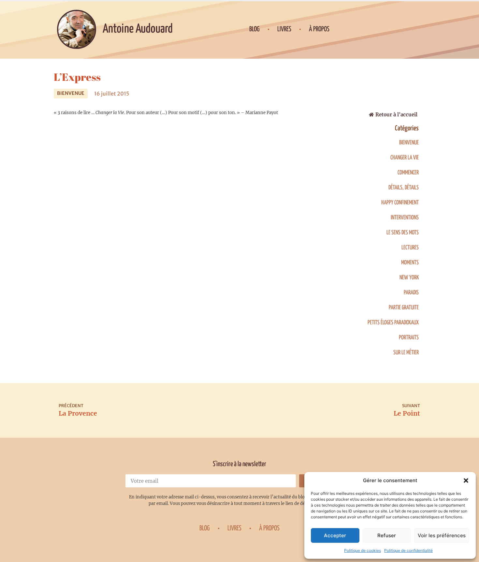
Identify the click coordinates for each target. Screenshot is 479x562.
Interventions (405, 218)
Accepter (335, 535)
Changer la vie (404, 158)
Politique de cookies (362, 550)
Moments (410, 263)
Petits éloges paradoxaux (393, 323)
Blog (254, 29)
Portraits (409, 338)
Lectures (410, 248)
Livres (284, 29)
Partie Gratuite (404, 308)
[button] (466, 480)
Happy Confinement (400, 203)
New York (409, 278)
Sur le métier (406, 353)
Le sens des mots (402, 233)
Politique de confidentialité (408, 550)
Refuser (386, 535)
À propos (319, 29)
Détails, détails (403, 188)
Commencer (408, 173)
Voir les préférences (442, 535)
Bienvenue (70, 93)
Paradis (411, 293)
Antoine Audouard (138, 29)
